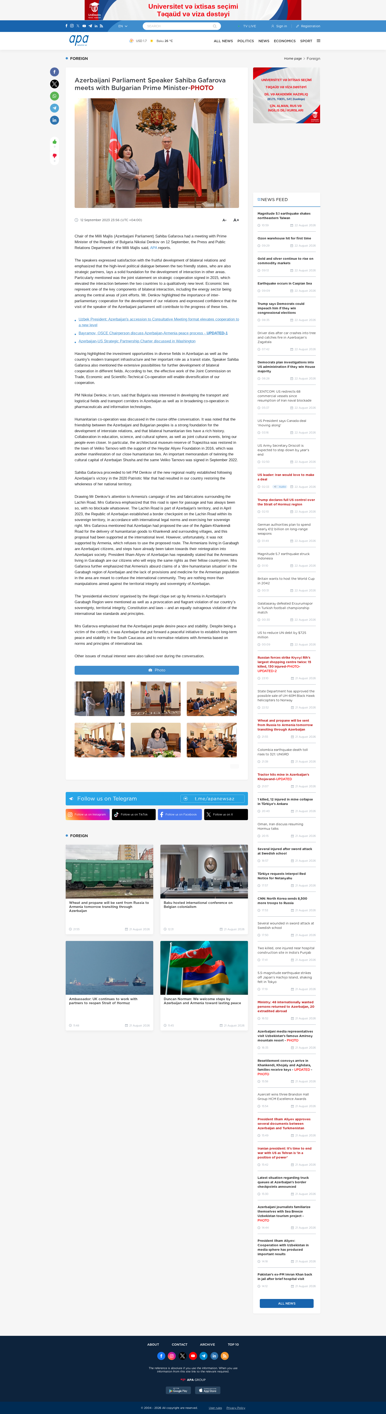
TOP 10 (233, 1344)
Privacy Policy (236, 1408)
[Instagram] (72, 26)
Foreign (313, 59)
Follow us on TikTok (134, 814)
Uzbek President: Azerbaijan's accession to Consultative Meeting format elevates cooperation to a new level (159, 322)
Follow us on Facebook (181, 814)
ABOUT (153, 1344)
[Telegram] (90, 26)
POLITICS (245, 41)
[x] (182, 1356)
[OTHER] (316, 40)
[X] (78, 26)
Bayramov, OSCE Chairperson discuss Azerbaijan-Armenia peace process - (153, 333)
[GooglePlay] (178, 1391)
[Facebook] (66, 26)
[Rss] (101, 26)
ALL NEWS (223, 41)
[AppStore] (207, 1391)
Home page (293, 58)
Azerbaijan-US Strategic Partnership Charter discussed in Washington (137, 341)
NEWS (263, 41)
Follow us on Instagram (90, 814)
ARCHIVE (207, 1344)
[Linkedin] (96, 26)
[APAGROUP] (193, 1380)
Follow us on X (223, 814)
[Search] (214, 27)
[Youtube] (84, 26)
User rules (215, 1408)
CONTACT (179, 1344)
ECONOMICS (285, 41)
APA (153, 248)
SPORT (306, 41)
